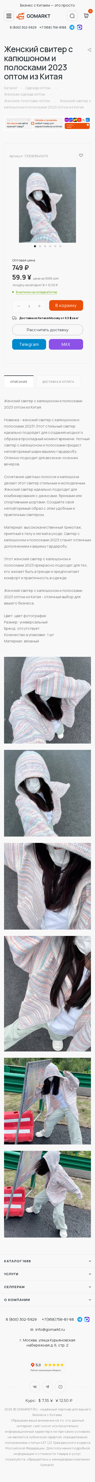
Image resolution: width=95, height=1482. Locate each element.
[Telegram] (29, 344)
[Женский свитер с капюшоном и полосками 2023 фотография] (47, 204)
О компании (17, 1299)
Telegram (71, 27)
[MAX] (66, 344)
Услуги (11, 1274)
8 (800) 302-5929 (23, 27)
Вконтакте (34, 1386)
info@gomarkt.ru (50, 1329)
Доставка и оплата (58, 382)
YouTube (60, 1386)
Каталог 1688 (17, 1261)
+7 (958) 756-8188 (53, 27)
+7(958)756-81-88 (58, 1319)
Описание (18, 382)
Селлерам (14, 1287)
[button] (34, 246)
